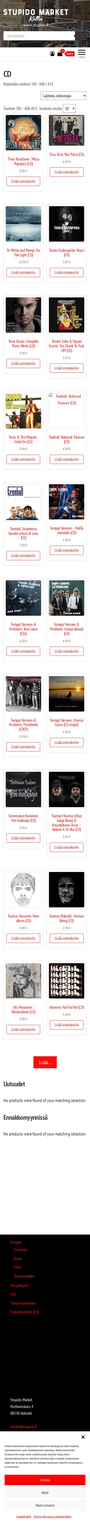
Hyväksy (45, 1480)
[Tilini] (52, 53)
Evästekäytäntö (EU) (24, 1311)
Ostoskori (20, 1249)
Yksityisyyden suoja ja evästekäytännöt (52, 1516)
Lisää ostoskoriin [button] (23, 181)
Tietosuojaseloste (22, 1303)
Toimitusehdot (24, 1276)
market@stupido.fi (23, 1426)
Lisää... (45, 1062)
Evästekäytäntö (24, 1516)
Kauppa (15, 1242)
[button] (83, 1437)
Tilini (17, 1267)
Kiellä (45, 1492)
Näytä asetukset (45, 1505)
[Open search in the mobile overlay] (45, 35)
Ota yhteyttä (19, 1285)
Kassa (18, 1258)
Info (13, 1294)
